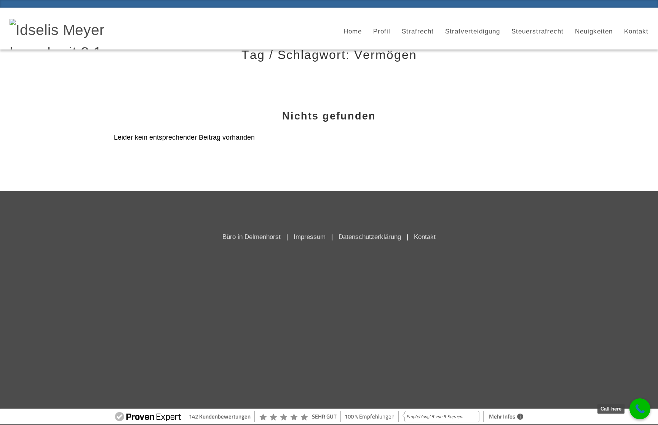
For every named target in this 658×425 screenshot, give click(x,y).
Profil (381, 31)
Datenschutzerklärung (370, 236)
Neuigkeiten (594, 31)
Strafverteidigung (472, 31)
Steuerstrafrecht (537, 31)
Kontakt (636, 31)
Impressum (310, 236)
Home (352, 31)
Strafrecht (418, 31)
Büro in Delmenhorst (251, 236)
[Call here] (639, 408)
